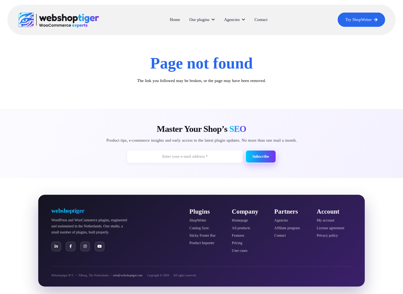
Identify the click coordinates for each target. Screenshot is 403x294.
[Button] (56, 246)
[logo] (59, 20)
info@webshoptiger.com (127, 275)
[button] (213, 19)
